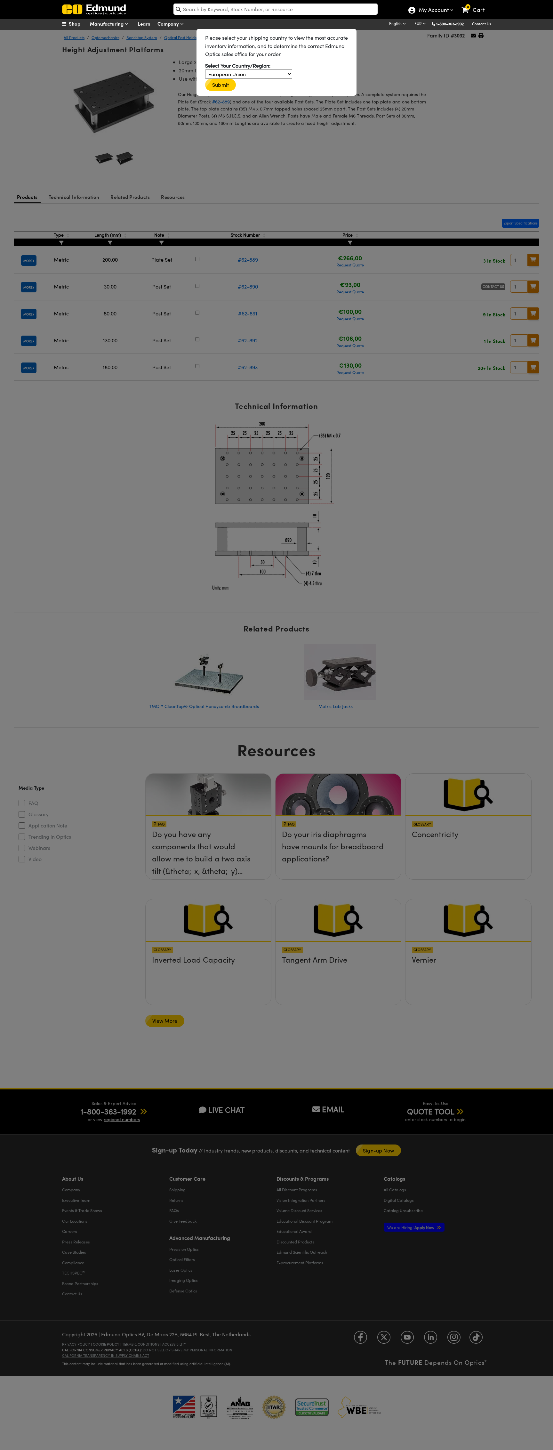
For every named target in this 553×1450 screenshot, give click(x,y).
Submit (220, 84)
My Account (433, 10)
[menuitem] (78, 24)
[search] (275, 9)
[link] (476, 5)
